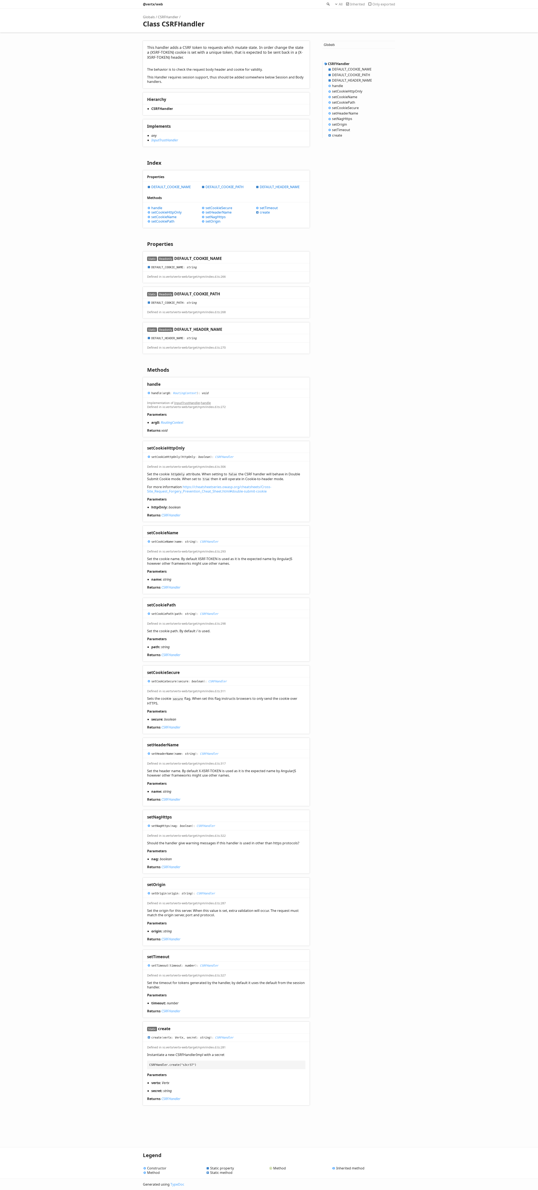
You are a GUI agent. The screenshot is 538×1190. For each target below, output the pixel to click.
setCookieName (164, 217)
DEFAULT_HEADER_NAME (280, 187)
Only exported (383, 4)
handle (156, 208)
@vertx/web (153, 4)
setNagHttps (216, 217)
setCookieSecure (219, 208)
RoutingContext (185, 393)
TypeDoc (177, 1184)
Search (328, 4)
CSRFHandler (168, 17)
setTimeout (269, 208)
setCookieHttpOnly (166, 212)
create (265, 212)
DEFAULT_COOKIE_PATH (225, 187)
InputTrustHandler (164, 140)
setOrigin (213, 221)
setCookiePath (162, 221)
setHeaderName (219, 212)
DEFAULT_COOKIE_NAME (171, 187)
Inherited (357, 4)
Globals (149, 17)
